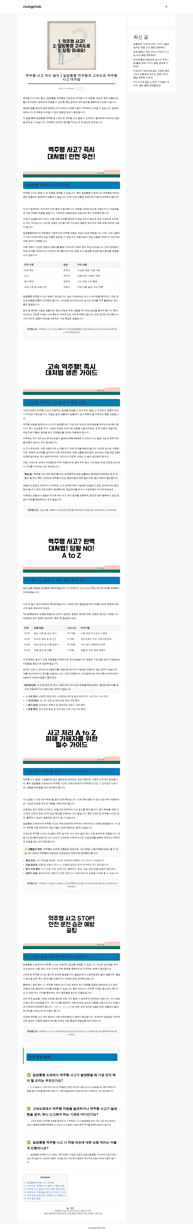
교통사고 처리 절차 (62, 1007)
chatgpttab (32, 7)
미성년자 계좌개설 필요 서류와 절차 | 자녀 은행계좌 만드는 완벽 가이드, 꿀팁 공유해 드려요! (151, 74)
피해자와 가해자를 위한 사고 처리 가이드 (45, 1192)
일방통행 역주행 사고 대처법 (39, 1182)
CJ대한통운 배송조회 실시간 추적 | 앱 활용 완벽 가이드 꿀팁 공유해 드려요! (150, 63)
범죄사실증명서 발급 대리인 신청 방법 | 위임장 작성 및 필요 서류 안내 (73, 1213)
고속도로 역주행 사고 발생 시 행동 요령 (44, 1185)
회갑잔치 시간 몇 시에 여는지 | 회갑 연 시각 (73, 1211)
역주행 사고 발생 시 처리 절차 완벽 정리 (44, 1189)
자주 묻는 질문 (32, 1198)
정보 (72, 1208)
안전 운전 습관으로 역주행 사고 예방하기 (45, 1195)
